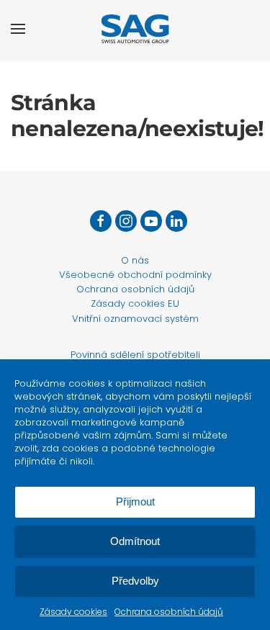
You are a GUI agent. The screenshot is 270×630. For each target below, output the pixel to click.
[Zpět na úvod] (135, 29)
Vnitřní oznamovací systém (135, 318)
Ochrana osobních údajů (168, 612)
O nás (135, 260)
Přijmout (135, 501)
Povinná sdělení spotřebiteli (135, 354)
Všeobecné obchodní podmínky (135, 275)
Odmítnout (135, 541)
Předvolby (135, 581)
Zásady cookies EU (135, 303)
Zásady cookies (73, 612)
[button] (18, 29)
